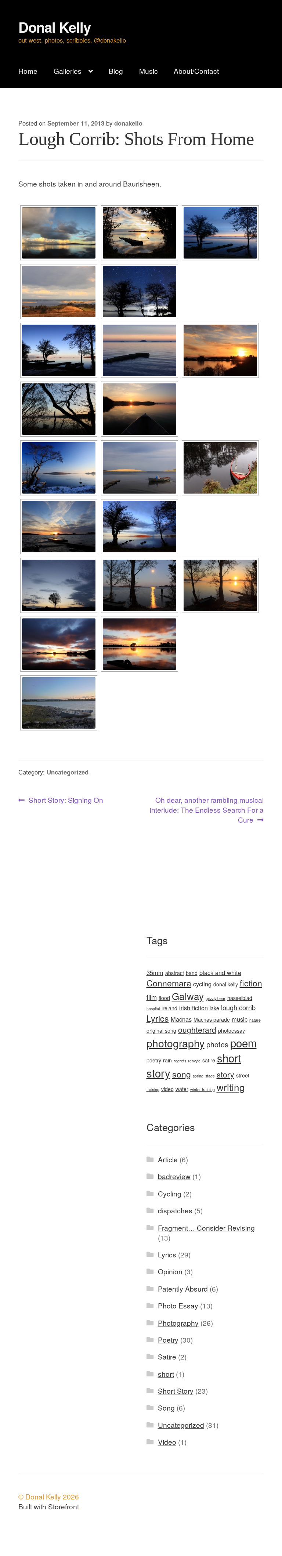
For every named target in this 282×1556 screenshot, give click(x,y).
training (153, 1089)
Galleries (68, 71)
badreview (174, 1176)
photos (217, 1044)
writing (231, 1087)
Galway (188, 996)
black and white (220, 972)
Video (167, 1442)
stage (210, 1076)
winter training (202, 1089)
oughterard (197, 1029)
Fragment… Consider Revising (206, 1227)
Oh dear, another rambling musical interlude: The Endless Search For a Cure (207, 809)
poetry (154, 1060)
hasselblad (239, 997)
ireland (169, 1008)
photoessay (231, 1030)
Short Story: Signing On (65, 800)
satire (208, 1060)
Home (27, 71)
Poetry (168, 1339)
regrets (180, 1061)
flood (164, 997)
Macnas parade (212, 1019)
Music (148, 71)
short (166, 1374)
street (242, 1075)
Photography (178, 1323)
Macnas (181, 1019)
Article (168, 1159)
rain (167, 1060)
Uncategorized (67, 772)
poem (243, 1042)
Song (166, 1407)
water (182, 1089)
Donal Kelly (54, 27)
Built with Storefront (48, 1506)
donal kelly (225, 984)
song (181, 1074)
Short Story (176, 1391)
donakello (128, 123)
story (225, 1074)
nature (255, 1020)
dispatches (175, 1210)
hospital (153, 1008)
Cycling (169, 1193)
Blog (116, 71)
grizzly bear (215, 998)
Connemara (169, 983)
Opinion (170, 1271)
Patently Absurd (183, 1288)
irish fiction (193, 1007)
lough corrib (238, 1007)
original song (161, 1030)
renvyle (194, 1061)
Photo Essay (178, 1305)
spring (198, 1076)
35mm (155, 972)
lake (214, 1008)
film (152, 997)
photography (176, 1042)
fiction (251, 983)
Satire (167, 1356)
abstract (174, 972)
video (167, 1089)
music (239, 1019)
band (192, 972)
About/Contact (196, 71)
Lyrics (158, 1018)
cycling (202, 983)
